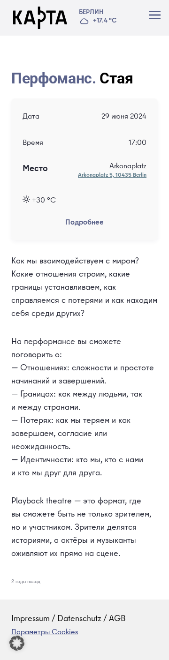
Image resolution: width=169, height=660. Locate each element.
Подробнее (84, 223)
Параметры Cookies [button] (44, 633)
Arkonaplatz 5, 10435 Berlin (112, 176)
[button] (17, 643)
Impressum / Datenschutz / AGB (68, 619)
